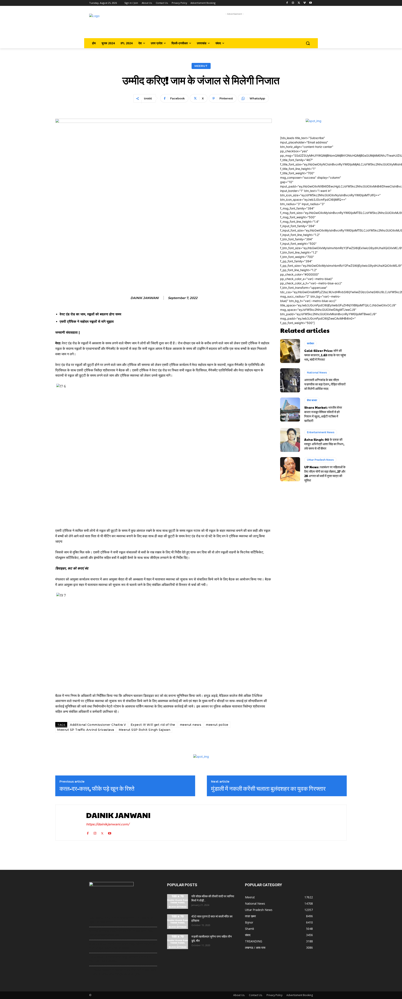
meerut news (190, 725)
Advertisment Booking (299, 995)
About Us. (239, 995)
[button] (308, 43)
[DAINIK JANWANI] (70, 822)
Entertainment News (320, 432)
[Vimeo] (304, 3)
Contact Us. (256, 995)
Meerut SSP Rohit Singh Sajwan (144, 730)
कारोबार (310, 343)
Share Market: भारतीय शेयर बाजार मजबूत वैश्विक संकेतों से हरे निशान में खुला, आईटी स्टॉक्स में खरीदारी (323, 414)
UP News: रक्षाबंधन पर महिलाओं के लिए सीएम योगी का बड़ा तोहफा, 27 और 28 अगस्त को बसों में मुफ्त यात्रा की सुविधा (324, 473)
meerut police (217, 725)
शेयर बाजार (312, 400)
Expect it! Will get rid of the (153, 725)
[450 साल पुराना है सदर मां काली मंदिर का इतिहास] (177, 921)
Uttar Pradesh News (320, 459)
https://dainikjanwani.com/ (107, 824)
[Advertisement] (234, 25)
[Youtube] (310, 3)
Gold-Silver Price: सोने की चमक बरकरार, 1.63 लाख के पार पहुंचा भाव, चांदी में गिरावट (325, 355)
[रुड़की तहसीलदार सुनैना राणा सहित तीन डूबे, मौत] (177, 941)
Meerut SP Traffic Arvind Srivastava (85, 730)
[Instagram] (293, 3)
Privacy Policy (274, 995)
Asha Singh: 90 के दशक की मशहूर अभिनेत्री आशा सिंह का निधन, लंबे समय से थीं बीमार (324, 443)
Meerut (201, 66)
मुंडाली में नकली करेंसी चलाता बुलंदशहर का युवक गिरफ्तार (268, 788)
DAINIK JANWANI (144, 298)
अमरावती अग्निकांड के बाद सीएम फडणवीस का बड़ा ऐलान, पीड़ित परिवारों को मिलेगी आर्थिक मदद (324, 384)
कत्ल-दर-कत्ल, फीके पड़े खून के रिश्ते (96, 788)
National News (317, 372)
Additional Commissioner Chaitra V (98, 725)
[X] (298, 3)
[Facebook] (287, 3)
